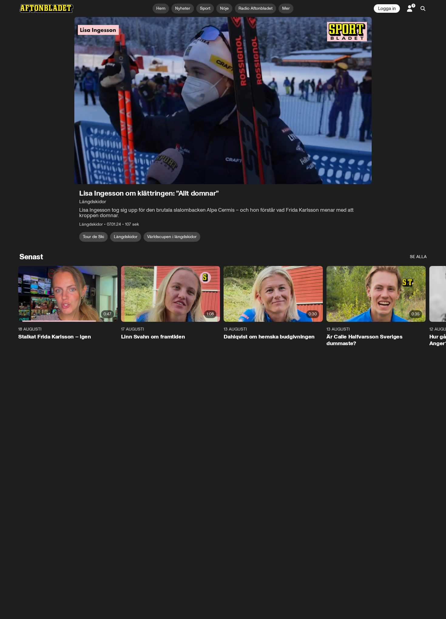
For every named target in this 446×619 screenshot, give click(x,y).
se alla (418, 256)
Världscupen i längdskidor (172, 236)
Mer (286, 8)
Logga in (387, 8)
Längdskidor (125, 236)
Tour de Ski (93, 236)
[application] (223, 100)
